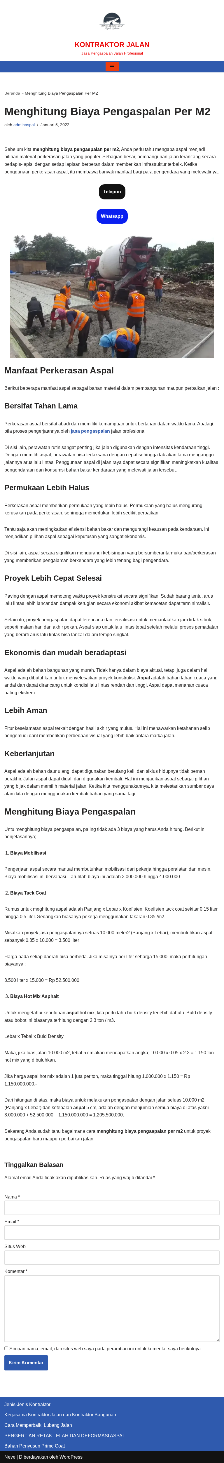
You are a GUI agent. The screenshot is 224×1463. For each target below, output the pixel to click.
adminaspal (24, 124)
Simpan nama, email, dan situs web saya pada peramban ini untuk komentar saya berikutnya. (105, 1348)
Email (11, 1221)
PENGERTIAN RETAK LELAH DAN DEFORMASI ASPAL (64, 1435)
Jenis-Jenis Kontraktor (27, 1404)
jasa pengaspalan (90, 431)
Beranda (12, 93)
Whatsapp (112, 216)
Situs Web (15, 1246)
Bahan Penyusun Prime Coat (34, 1445)
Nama (12, 1196)
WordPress (71, 1457)
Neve (9, 1457)
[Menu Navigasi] (112, 66)
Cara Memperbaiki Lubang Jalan (38, 1425)
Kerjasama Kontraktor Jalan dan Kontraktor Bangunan (60, 1414)
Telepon (112, 191)
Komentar (15, 1271)
